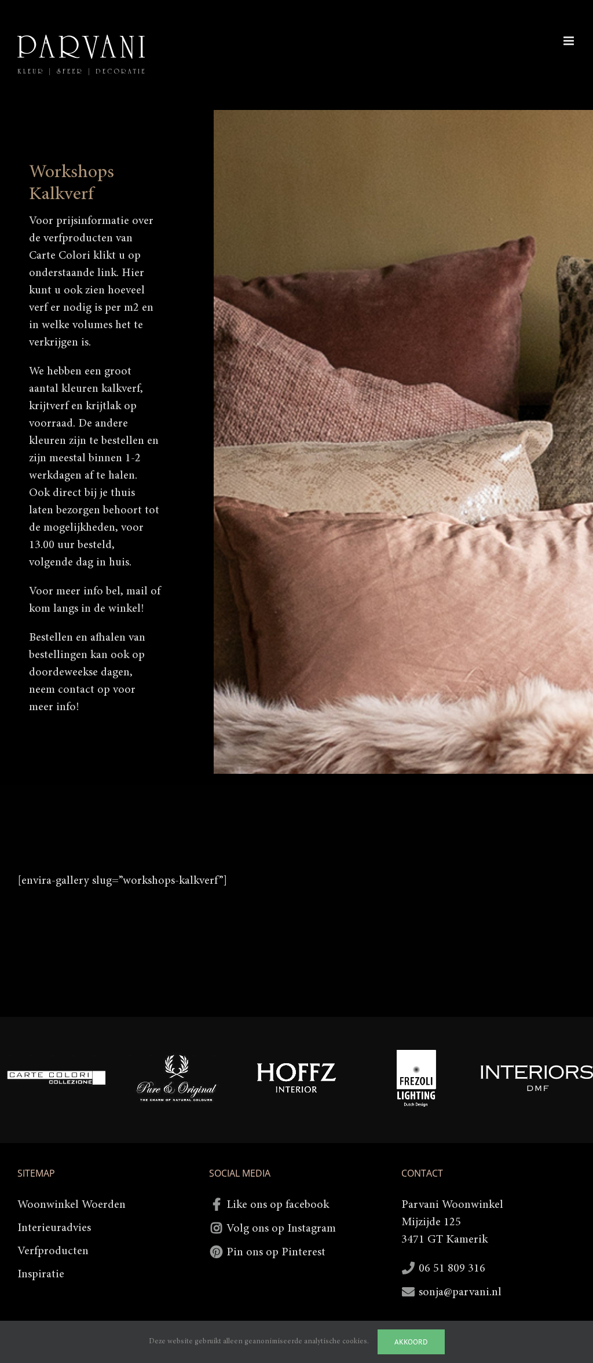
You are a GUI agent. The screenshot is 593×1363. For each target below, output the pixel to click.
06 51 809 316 (452, 1268)
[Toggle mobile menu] (569, 41)
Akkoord (411, 1342)
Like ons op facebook (277, 1205)
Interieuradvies (54, 1228)
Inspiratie (40, 1274)
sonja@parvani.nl (460, 1292)
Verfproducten (53, 1251)
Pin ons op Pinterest (275, 1252)
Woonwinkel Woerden (71, 1205)
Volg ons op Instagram (281, 1229)
